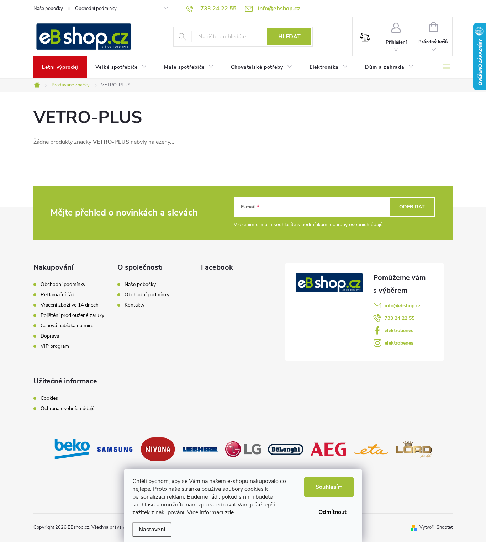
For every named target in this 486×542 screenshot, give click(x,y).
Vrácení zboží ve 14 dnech (70, 305)
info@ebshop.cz (403, 305)
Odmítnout (332, 512)
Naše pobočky (48, 8)
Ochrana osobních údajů (68, 408)
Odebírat (412, 206)
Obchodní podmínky (96, 8)
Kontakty (134, 305)
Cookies (49, 398)
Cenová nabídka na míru (67, 326)
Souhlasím (329, 487)
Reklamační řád (57, 295)
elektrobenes (399, 330)
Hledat (289, 37)
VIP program (55, 346)
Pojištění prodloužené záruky (72, 315)
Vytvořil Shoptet (436, 527)
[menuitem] (60, 67)
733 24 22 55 (399, 318)
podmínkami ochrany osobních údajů (342, 224)
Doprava (50, 336)
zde (229, 512)
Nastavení (152, 529)
